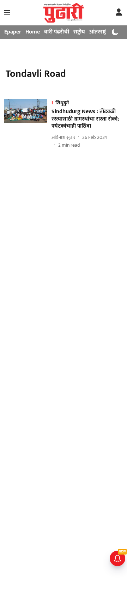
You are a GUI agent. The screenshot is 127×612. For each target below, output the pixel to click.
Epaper (12, 32)
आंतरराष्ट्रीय (100, 32)
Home (32, 32)
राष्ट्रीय (79, 32)
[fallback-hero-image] (28, 124)
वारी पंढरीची (56, 32)
